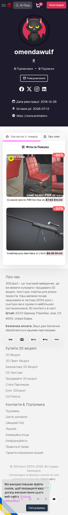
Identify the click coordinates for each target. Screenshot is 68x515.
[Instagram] (37, 89)
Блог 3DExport (16, 391)
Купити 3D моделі (21, 348)
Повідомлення (35, 78)
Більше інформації (18, 499)
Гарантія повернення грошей (24, 453)
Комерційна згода (17, 435)
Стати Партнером (17, 385)
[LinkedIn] (45, 89)
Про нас (13, 277)
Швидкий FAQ (15, 423)
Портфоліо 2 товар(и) (24, 136)
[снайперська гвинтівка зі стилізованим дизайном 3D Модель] (34, 229)
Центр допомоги (16, 417)
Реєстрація (56, 5)
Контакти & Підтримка (25, 404)
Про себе (54, 136)
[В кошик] (51, 192)
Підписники (23, 69)
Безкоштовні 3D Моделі (22, 367)
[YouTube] (54, 499)
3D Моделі (13, 355)
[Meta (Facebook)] (22, 89)
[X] (30, 89)
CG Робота (13, 396)
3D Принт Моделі (17, 361)
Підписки (46, 69)
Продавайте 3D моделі (21, 379)
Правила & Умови (17, 447)
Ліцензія (11, 429)
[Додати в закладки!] (58, 192)
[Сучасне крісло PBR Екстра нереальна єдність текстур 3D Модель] (34, 175)
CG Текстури (14, 373)
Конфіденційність (17, 441)
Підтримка (12, 411)
